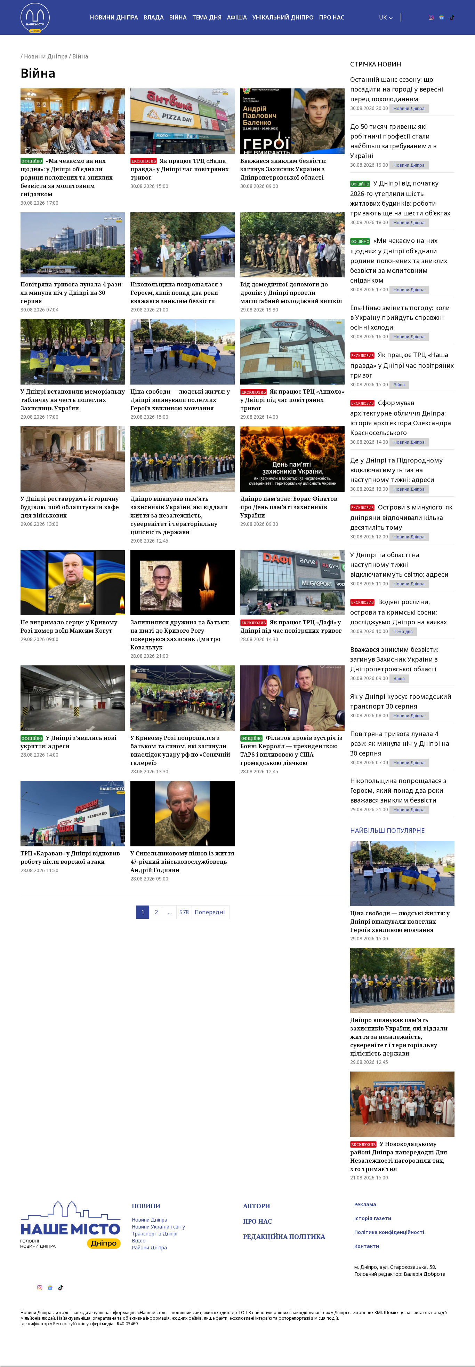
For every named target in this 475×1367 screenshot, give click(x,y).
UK (383, 17)
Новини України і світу (158, 1226)
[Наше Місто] (35, 17)
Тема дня (207, 17)
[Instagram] (431, 17)
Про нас (331, 17)
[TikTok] (452, 17)
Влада (154, 17)
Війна (178, 17)
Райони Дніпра (149, 1247)
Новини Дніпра (114, 17)
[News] (441, 17)
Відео (139, 1240)
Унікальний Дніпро (283, 17)
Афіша (237, 17)
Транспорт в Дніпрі (154, 1233)
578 (184, 912)
